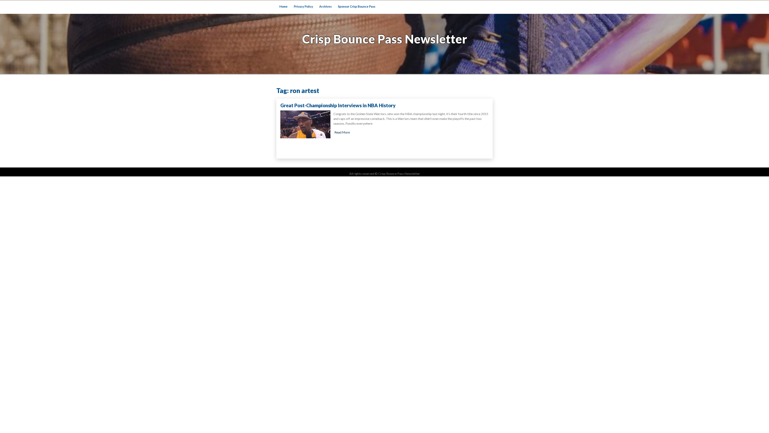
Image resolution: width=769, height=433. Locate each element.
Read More (342, 132)
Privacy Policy (303, 6)
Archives (325, 6)
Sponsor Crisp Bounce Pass (356, 6)
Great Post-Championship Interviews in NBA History (338, 105)
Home (283, 6)
